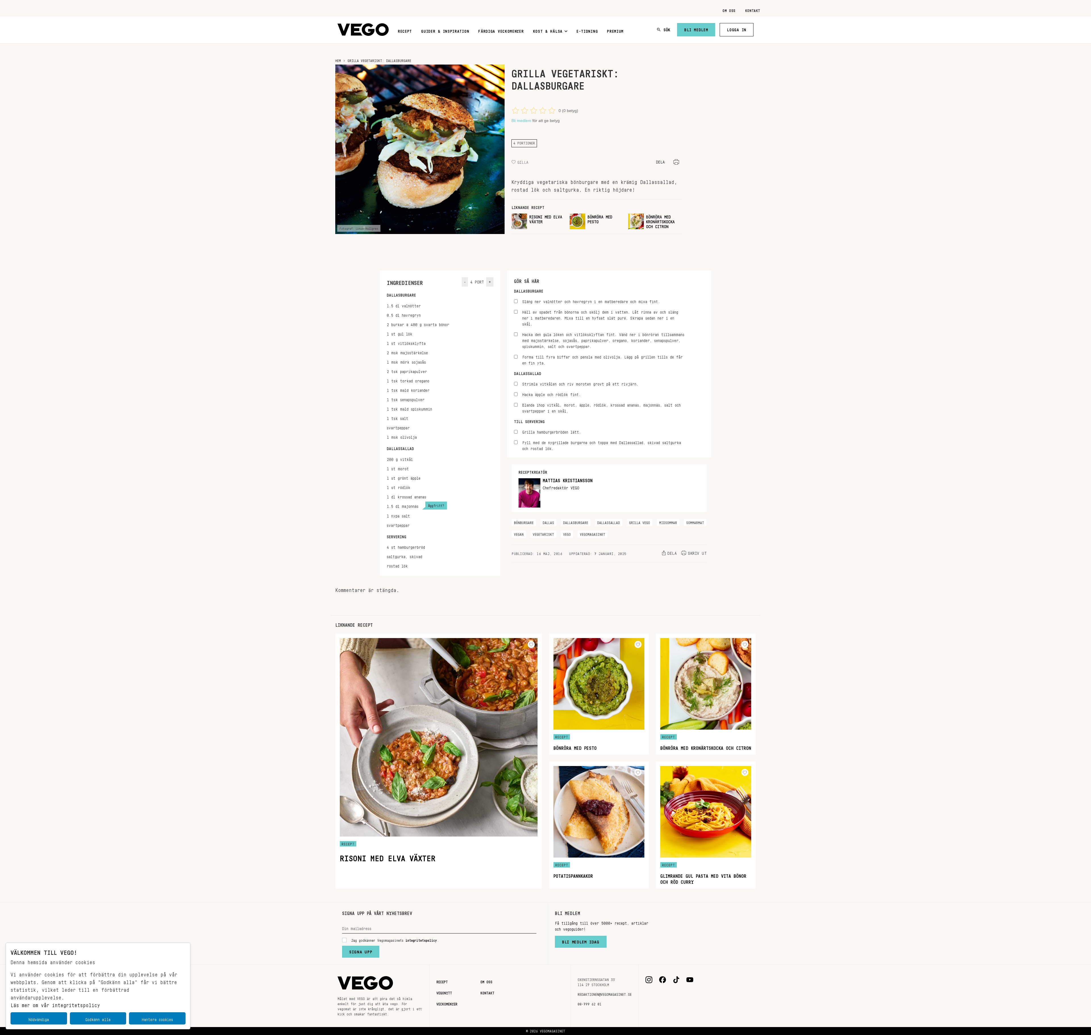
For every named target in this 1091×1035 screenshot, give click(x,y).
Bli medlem (696, 28)
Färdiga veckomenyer (501, 30)
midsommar (668, 522)
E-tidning (587, 30)
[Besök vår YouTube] (689, 980)
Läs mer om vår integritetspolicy (55, 1003)
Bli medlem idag (580, 940)
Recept (405, 30)
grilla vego (639, 522)
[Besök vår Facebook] (662, 980)
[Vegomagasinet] (363, 29)
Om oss (729, 10)
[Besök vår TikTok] (676, 980)
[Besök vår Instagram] (649, 980)
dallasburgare (575, 522)
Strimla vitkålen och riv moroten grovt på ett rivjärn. (580, 383)
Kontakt (752, 10)
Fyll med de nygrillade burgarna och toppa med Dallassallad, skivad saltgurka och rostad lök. (601, 445)
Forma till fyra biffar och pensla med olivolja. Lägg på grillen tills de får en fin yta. (602, 359)
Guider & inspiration (445, 30)
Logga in (736, 28)
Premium (615, 30)
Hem (338, 60)
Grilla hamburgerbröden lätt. (551, 431)
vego (567, 533)
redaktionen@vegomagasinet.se (605, 993)
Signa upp (360, 950)
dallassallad (608, 522)
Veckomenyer (446, 1003)
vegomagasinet (592, 533)
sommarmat (695, 522)
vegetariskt (543, 533)
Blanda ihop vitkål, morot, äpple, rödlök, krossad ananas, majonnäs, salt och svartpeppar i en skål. (601, 407)
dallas (548, 522)
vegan (519, 533)
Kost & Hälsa (548, 30)
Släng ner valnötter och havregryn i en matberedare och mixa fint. (591, 301)
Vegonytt (444, 992)
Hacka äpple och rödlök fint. (551, 394)
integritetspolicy (421, 939)
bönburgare (524, 522)
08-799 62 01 (589, 1003)
